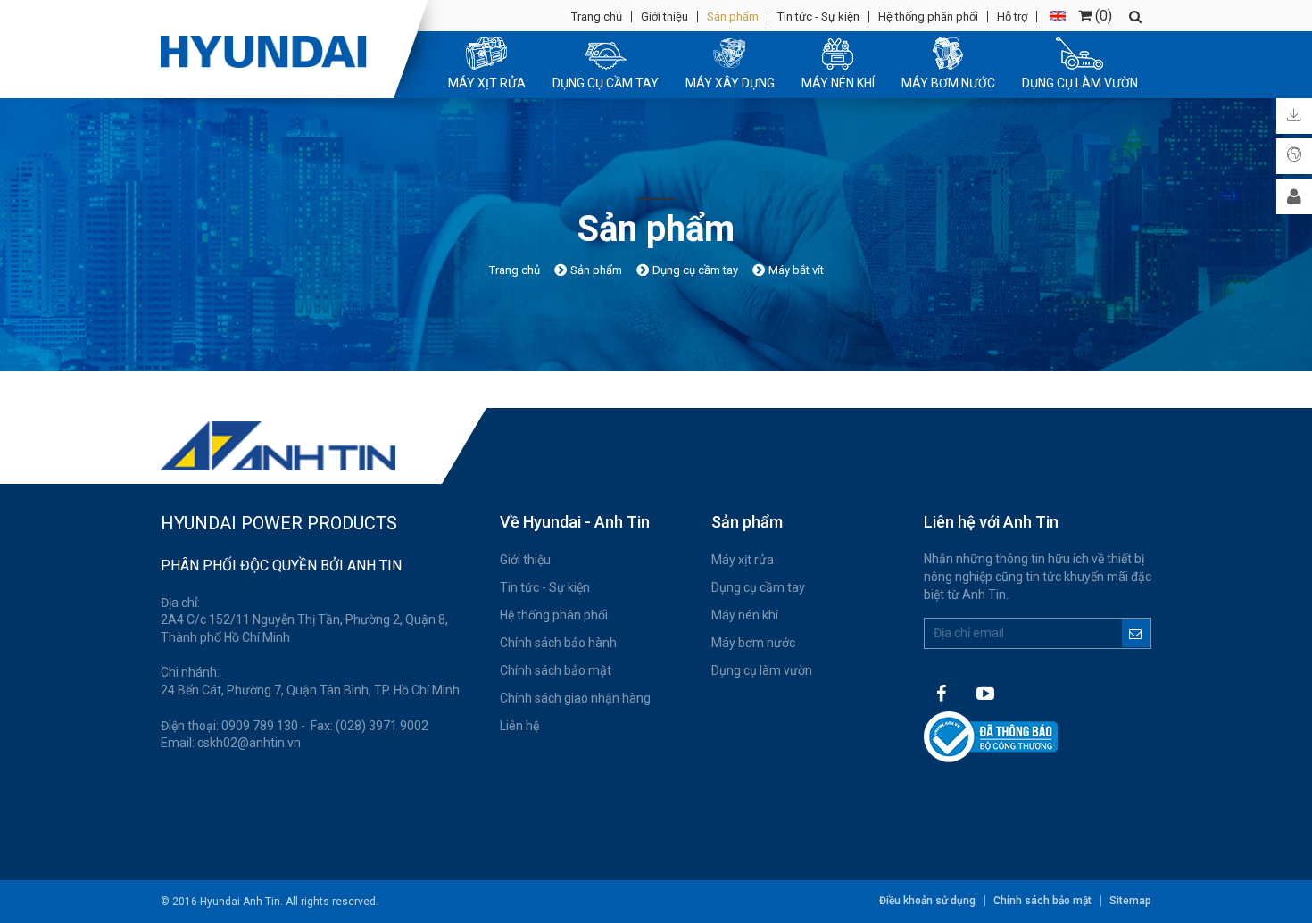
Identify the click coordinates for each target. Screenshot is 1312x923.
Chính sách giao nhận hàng (575, 698)
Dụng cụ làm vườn (761, 670)
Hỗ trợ (1012, 16)
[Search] (1135, 16)
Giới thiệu (664, 16)
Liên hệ (519, 726)
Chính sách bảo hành (558, 643)
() (1102, 15)
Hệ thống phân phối (928, 16)
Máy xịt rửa (742, 560)
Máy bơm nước (753, 643)
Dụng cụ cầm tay (758, 587)
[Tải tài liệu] (1294, 116)
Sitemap (1130, 900)
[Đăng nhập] (1294, 196)
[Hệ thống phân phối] (1294, 156)
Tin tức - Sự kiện (818, 16)
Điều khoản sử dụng (927, 900)
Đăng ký (1136, 633)
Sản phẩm (733, 16)
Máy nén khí (744, 615)
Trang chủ (596, 16)
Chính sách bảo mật (555, 670)
